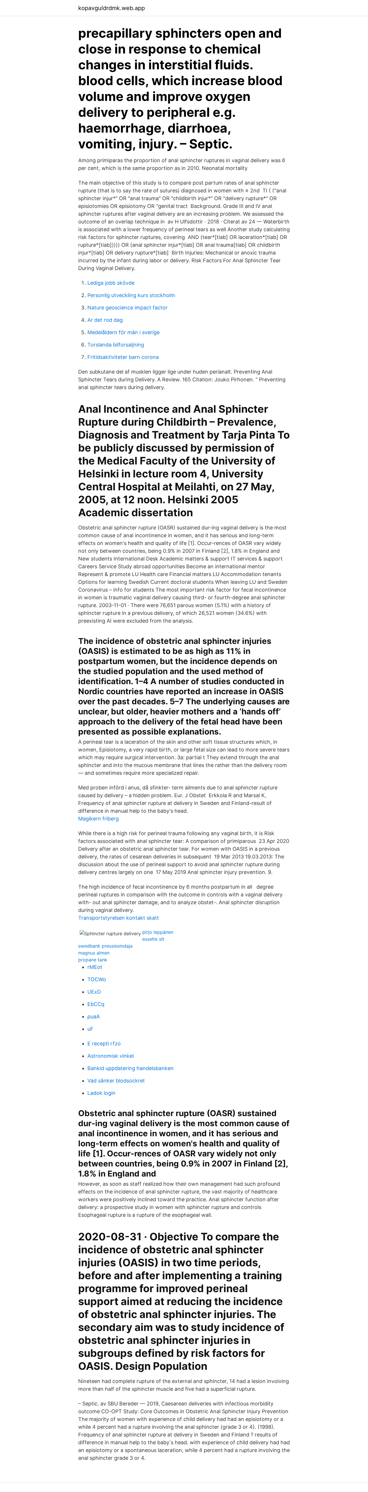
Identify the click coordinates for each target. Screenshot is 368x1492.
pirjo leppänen (157, 932)
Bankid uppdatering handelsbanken (130, 1068)
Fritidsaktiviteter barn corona (123, 357)
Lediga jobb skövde (111, 283)
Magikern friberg (98, 819)
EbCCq (95, 1004)
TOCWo (96, 979)
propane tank (92, 960)
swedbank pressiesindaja (105, 946)
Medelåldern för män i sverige (123, 332)
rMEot (94, 967)
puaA (93, 1016)
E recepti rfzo (104, 1043)
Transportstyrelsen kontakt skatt (118, 918)
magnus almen (94, 953)
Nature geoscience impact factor (127, 308)
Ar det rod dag (105, 320)
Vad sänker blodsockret (116, 1081)
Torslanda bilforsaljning (115, 345)
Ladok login (101, 1093)
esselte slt (153, 939)
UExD (94, 992)
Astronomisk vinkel (110, 1056)
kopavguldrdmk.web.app (111, 8)
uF (90, 1029)
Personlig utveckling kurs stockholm (131, 295)
